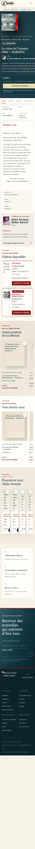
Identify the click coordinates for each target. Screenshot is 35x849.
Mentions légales (9, 745)
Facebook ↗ (23, 723)
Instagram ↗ (23, 719)
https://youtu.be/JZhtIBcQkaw (17, 181)
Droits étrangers (7, 730)
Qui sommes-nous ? (25, 695)
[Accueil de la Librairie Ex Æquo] (8, 3)
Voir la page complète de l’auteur (17, 243)
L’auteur (11, 101)
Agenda (21, 706)
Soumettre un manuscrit (9, 719)
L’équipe (22, 699)
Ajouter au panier (21, 283)
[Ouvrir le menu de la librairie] (31, 3)
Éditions (19, 101)
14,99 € (9, 387)
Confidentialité (24, 745)
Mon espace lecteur (8, 710)
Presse (4, 726)
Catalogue (14, 9)
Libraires (4, 723)
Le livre (3, 101)
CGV (3, 749)
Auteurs (4, 702)
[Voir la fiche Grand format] (7, 273)
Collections (5, 699)
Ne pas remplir (11, 645)
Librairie (6, 9)
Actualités (22, 702)
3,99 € (9, 458)
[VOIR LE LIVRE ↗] (15, 354)
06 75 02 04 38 (24, 726)
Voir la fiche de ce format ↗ (20, 278)
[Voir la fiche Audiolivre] (7, 302)
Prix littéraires (6, 706)
